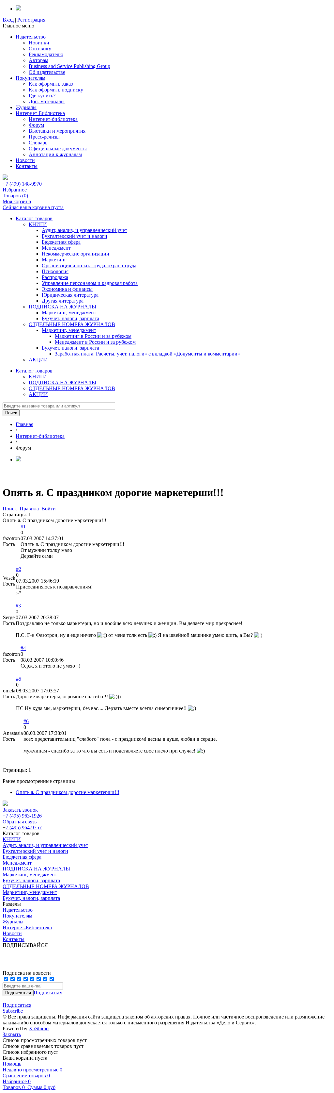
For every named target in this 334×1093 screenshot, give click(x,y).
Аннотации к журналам (55, 154)
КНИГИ (38, 224)
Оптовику (40, 48)
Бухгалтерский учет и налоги (74, 236)
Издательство (31, 37)
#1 (23, 526)
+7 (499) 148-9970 (22, 184)
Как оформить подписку (56, 89)
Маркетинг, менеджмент (69, 312)
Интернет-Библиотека (40, 113)
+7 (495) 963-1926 (22, 816)
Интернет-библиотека (53, 119)
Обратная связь (20, 821)
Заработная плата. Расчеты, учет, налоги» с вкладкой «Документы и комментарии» (147, 353)
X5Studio (39, 1028)
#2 (18, 569)
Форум (36, 125)
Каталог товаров (34, 218)
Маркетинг (54, 259)
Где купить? (42, 95)
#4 (23, 648)
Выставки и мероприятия (57, 131)
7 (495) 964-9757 (24, 827)
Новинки (39, 42)
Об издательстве (47, 72)
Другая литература (63, 301)
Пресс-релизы (44, 137)
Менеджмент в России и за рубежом (95, 342)
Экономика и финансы (67, 289)
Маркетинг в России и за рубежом (93, 336)
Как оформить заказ (51, 84)
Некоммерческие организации (75, 254)
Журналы (26, 107)
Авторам (38, 60)
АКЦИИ (38, 359)
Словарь (38, 142)
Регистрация (31, 20)
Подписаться (48, 992)
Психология (55, 271)
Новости (25, 160)
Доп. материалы (47, 101)
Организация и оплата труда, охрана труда (89, 265)
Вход (8, 20)
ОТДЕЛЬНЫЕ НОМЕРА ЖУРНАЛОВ (72, 324)
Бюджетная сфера (61, 242)
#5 (18, 679)
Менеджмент (56, 248)
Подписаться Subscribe (17, 1008)
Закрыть (12, 1034)
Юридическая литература (70, 295)
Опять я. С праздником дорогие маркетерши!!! (67, 792)
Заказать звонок (20, 810)
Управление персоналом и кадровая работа (90, 283)
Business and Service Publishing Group (69, 66)
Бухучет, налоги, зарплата (70, 318)
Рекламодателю (46, 54)
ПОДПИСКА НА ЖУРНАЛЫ (62, 306)
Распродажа (55, 277)
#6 (26, 721)
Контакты (27, 166)
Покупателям (30, 78)
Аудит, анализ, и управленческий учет (84, 230)
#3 (18, 605)
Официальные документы (58, 148)
